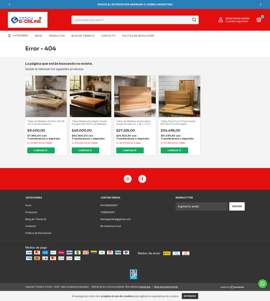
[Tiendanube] (232, 287)
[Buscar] (194, 19)
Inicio (38, 35)
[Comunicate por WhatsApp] (262, 283)
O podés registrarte (237, 21)
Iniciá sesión (241, 18)
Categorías (20, 35)
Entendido (190, 296)
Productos (57, 35)
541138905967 (109, 205)
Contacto (108, 35)
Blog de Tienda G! (83, 35)
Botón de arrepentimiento (166, 287)
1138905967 (107, 212)
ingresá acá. (145, 287)
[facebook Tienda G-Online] (142, 179)
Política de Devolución (138, 35)
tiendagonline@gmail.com (115, 219)
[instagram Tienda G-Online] (128, 179)
